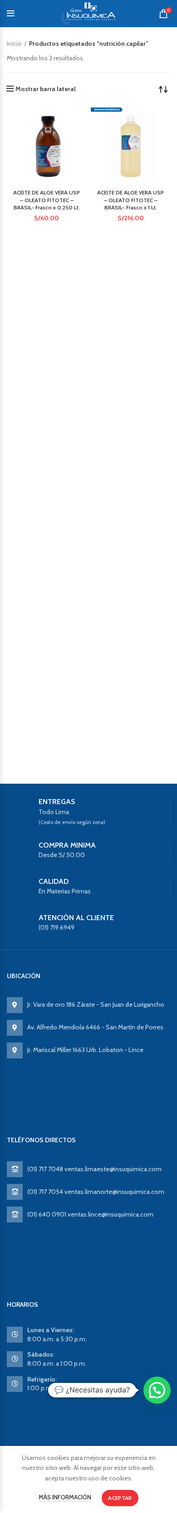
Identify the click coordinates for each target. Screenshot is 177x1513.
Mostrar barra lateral (45, 89)
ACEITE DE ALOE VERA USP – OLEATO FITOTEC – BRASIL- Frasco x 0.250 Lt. (46, 200)
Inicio (14, 43)
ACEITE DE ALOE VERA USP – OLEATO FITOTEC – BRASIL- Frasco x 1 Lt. (130, 200)
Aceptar (120, 1497)
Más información (65, 1497)
